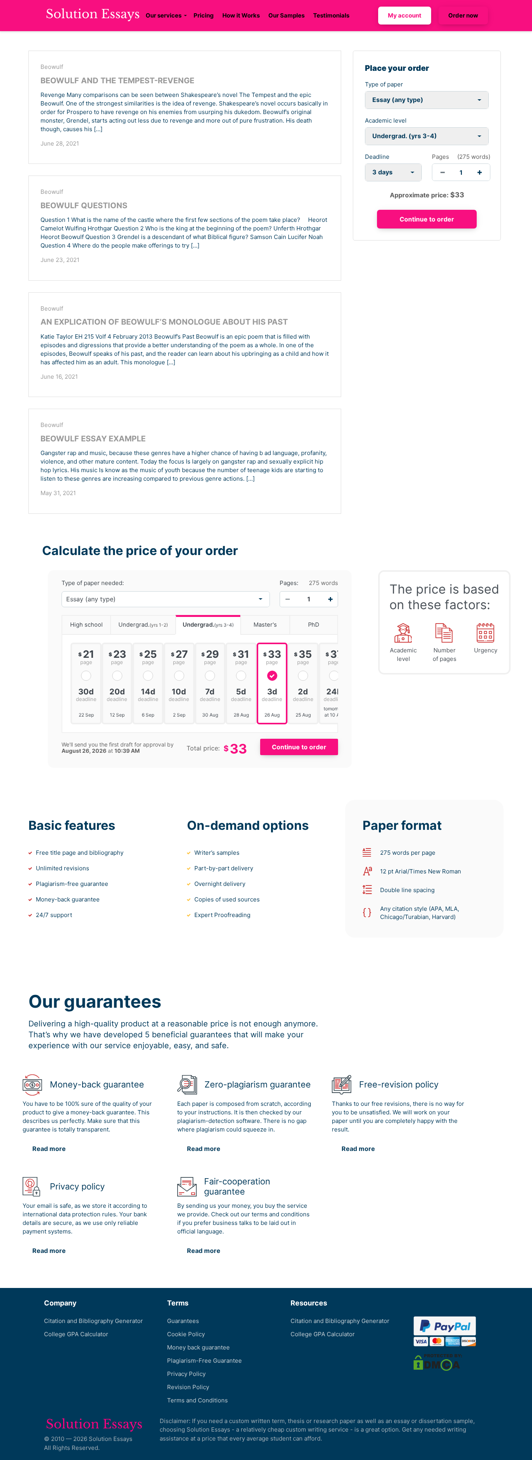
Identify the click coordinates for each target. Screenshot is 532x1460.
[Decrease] (287, 599)
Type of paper (384, 84)
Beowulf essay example (93, 438)
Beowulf (52, 66)
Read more (49, 1149)
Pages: (289, 583)
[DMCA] (438, 1362)
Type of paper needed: (93, 583)
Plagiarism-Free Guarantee (204, 1360)
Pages (440, 156)
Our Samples (286, 15)
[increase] (479, 172)
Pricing (204, 15)
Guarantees (183, 1321)
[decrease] (442, 172)
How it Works (241, 15)
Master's (265, 624)
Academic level (386, 120)
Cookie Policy (186, 1334)
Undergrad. (143, 624)
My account (404, 15)
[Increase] (330, 599)
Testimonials (331, 15)
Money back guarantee (198, 1347)
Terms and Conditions (197, 1400)
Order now (463, 15)
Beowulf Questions (84, 205)
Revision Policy (188, 1387)
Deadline (377, 156)
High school (86, 624)
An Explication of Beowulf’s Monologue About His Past (164, 322)
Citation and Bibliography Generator (93, 1321)
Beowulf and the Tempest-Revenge (117, 80)
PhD (313, 624)
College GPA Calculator (76, 1334)
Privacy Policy (186, 1373)
